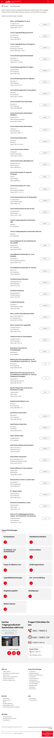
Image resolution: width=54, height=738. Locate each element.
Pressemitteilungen (7, 716)
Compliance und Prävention (8, 678)
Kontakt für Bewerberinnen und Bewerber (11, 707)
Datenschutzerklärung (39, 727)
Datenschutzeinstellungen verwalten (12, 16)
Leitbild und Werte (7, 671)
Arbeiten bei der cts (7, 700)
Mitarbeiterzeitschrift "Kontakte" (9, 718)
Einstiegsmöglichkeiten (8, 703)
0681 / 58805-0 (40, 630)
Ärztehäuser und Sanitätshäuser (10, 550)
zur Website (44, 24)
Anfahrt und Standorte (9, 632)
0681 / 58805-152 (36, 651)
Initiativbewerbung (33, 700)
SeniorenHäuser (35, 550)
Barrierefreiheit (48, 727)
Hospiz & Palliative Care (12, 564)
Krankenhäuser (9, 537)
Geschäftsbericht (6, 720)
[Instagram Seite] (14, 653)
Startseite (6, 6)
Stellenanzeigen (32, 698)
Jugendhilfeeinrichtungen (13, 578)
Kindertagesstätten (37, 564)
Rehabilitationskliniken (38, 537)
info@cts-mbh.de (38, 642)
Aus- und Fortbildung (37, 578)
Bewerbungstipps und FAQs (8, 705)
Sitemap (50, 728)
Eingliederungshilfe (11, 591)
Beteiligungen (33, 591)
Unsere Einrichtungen (15, 6)
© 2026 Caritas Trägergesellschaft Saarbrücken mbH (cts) (12, 726)
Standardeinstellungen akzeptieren (47, 735)
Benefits (4, 701)
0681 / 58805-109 (41, 637)
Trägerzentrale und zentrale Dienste (10, 676)
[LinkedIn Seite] (18, 653)
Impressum (30, 727)
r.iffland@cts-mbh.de (37, 655)
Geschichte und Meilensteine (9, 680)
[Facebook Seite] (9, 653)
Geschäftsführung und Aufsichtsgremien (11, 673)
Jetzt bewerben (6, 698)
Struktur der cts (6, 675)
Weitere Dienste (9, 604)
